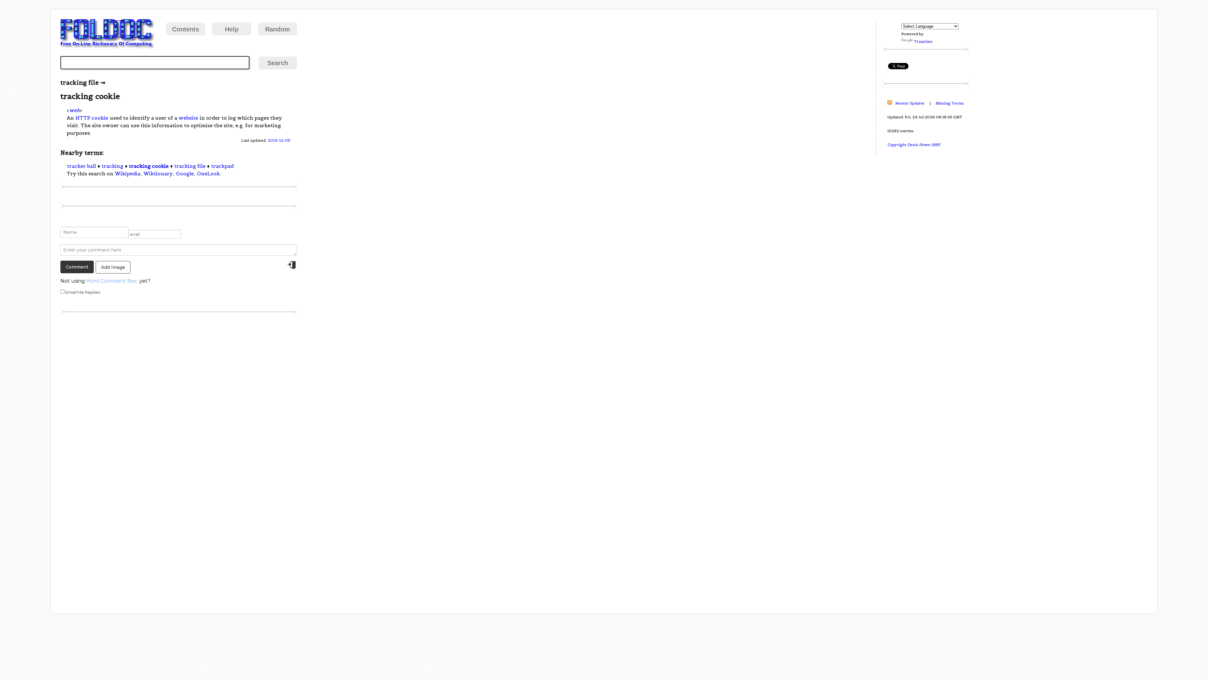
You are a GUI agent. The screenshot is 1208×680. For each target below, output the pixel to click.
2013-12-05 (279, 140)
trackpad (222, 166)
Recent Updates (910, 103)
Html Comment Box (111, 281)
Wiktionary (158, 173)
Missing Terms (950, 103)
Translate (923, 41)
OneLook (208, 173)
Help (231, 29)
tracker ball (81, 166)
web (74, 110)
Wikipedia (127, 173)
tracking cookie (149, 166)
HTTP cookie (92, 118)
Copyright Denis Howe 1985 (913, 144)
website (188, 118)
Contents (185, 29)
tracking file (189, 166)
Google (185, 173)
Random (277, 29)
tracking (112, 166)
